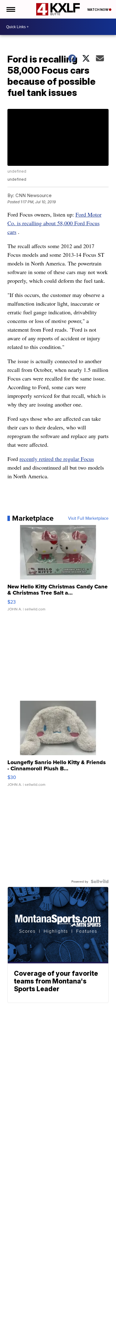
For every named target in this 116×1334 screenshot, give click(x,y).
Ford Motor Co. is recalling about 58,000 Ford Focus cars (54, 223)
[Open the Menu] (10, 9)
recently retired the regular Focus (56, 459)
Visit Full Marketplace (88, 518)
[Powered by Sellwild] (100, 881)
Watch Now (98, 9)
